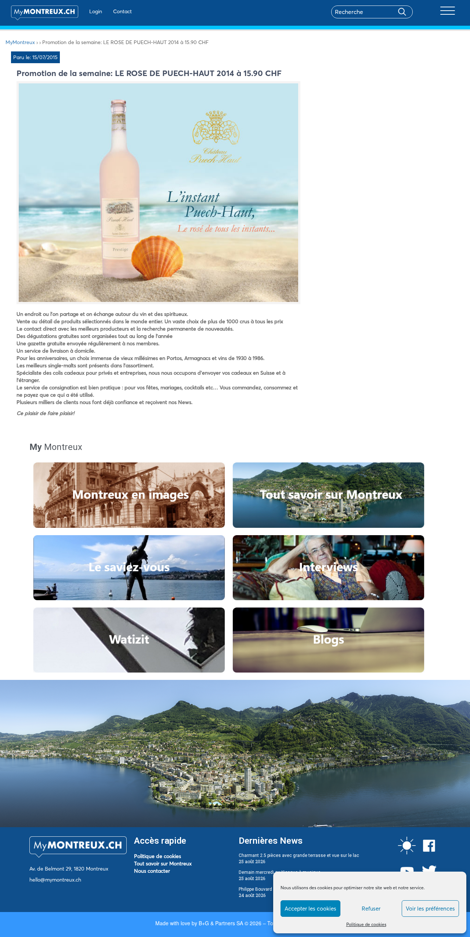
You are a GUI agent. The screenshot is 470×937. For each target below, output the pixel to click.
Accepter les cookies (310, 908)
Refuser (371, 908)
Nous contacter (152, 871)
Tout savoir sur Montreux (163, 863)
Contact (122, 11)
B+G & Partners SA (221, 923)
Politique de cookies (366, 924)
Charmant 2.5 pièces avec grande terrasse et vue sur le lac (299, 855)
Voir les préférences (430, 908)
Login (95, 11)
